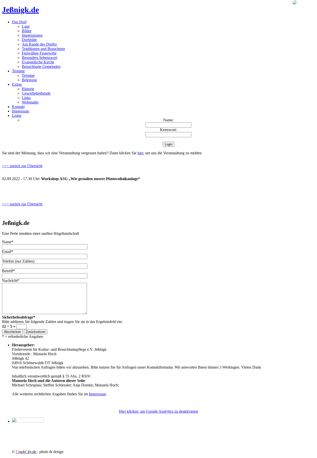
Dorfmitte (29, 40)
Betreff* (8, 271)
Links (26, 98)
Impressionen (32, 35)
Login (16, 115)
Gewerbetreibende (36, 93)
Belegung (29, 80)
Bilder (26, 31)
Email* (7, 251)
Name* (7, 242)
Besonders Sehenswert (39, 57)
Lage (26, 26)
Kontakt (18, 107)
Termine (18, 71)
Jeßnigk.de (20, 9)
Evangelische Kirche (38, 62)
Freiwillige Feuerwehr (39, 53)
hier (140, 153)
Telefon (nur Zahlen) (18, 261)
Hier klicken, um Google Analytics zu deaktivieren (158, 411)
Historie (28, 89)
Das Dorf (19, 22)
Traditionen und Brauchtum (43, 49)
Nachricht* (10, 280)
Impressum (20, 111)
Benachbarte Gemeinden (41, 66)
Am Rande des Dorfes (39, 44)
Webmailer (30, 102)
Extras (17, 84)
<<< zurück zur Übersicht (22, 166)
